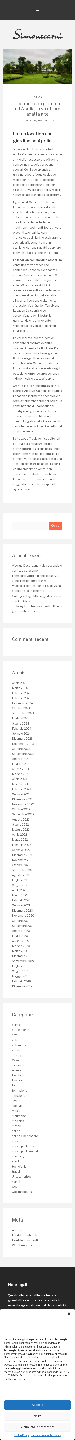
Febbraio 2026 (21, 693)
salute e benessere (25, 1136)
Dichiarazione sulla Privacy (46, 1435)
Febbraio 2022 (21, 845)
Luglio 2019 (19, 966)
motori (16, 1126)
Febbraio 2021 (21, 900)
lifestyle (17, 1105)
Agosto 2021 (20, 875)
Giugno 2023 (20, 769)
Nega (37, 1416)
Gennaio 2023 (21, 794)
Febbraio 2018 (21, 981)
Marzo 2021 (19, 895)
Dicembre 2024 (22, 703)
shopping (18, 1156)
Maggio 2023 (21, 774)
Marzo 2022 (20, 839)
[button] (69, 1314)
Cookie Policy (21, 1435)
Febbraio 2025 (21, 698)
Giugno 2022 (20, 824)
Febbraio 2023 (21, 789)
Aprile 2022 (19, 834)
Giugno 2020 (20, 940)
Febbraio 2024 (21, 728)
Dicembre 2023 (22, 738)
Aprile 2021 (19, 890)
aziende (17, 1050)
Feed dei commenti (25, 1240)
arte (15, 1035)
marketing (19, 1116)
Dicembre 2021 (22, 855)
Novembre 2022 (23, 804)
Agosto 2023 (21, 758)
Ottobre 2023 (21, 748)
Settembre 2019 (23, 961)
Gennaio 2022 (21, 850)
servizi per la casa (23, 1146)
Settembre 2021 (23, 870)
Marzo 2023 (20, 784)
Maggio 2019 (20, 976)
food (15, 1085)
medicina (18, 1121)
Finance (17, 1080)
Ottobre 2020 (21, 920)
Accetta (38, 1405)
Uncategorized (22, 1176)
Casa (15, 1060)
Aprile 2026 (19, 683)
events (38, 97)
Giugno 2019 (20, 971)
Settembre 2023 (23, 753)
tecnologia (19, 1166)
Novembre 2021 (22, 860)
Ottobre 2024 (21, 708)
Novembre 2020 (23, 915)
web (15, 1186)
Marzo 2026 (20, 688)
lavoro (16, 1100)
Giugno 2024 (20, 723)
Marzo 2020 (20, 951)
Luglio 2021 (19, 880)
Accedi (16, 1230)
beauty (16, 1055)
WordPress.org (22, 1245)
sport (15, 1161)
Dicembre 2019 (22, 956)
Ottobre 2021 (21, 865)
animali (16, 1024)
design (16, 1065)
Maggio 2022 (21, 829)
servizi (16, 1141)
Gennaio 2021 (21, 905)
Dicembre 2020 (22, 910)
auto (15, 1040)
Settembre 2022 (23, 814)
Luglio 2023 (20, 763)
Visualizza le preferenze (38, 1427)
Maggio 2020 (21, 946)
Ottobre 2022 (21, 809)
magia (16, 1110)
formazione (19, 1090)
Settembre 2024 (23, 713)
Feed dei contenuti (24, 1235)
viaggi (16, 1181)
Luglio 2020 (20, 935)
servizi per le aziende (26, 1151)
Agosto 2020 (21, 930)
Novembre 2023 (23, 743)
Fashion (17, 1075)
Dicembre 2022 (22, 799)
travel (16, 1171)
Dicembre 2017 (22, 986)
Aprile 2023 (19, 779)
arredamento (21, 1029)
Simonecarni (37, 34)
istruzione (18, 1095)
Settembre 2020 (23, 925)
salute (16, 1131)
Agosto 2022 (21, 819)
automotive (20, 1045)
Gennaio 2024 (21, 733)
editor (50, 120)
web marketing (22, 1191)
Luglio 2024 (20, 718)
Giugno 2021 (20, 885)
